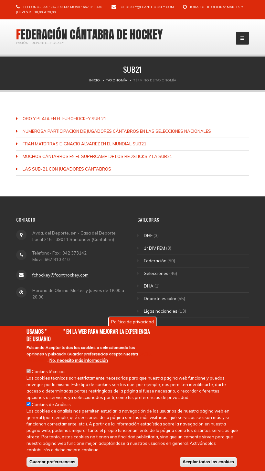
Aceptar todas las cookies (208, 461)
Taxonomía (116, 80)
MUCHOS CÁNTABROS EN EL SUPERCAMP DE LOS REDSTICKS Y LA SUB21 (97, 156)
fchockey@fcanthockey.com (146, 7)
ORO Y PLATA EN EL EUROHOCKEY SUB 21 (64, 118)
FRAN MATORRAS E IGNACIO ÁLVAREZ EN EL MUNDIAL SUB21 (84, 143)
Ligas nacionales (160, 311)
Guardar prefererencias (52, 461)
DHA (149, 285)
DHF (148, 235)
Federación (155, 260)
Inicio (94, 80)
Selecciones (156, 273)
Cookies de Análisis (51, 404)
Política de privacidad (132, 321)
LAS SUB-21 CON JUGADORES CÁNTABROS (67, 169)
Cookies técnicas (49, 371)
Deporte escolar (160, 298)
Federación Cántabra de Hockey (89, 34)
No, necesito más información (78, 360)
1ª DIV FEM (154, 248)
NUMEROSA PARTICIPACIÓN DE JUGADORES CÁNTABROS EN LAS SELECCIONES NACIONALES (117, 131)
